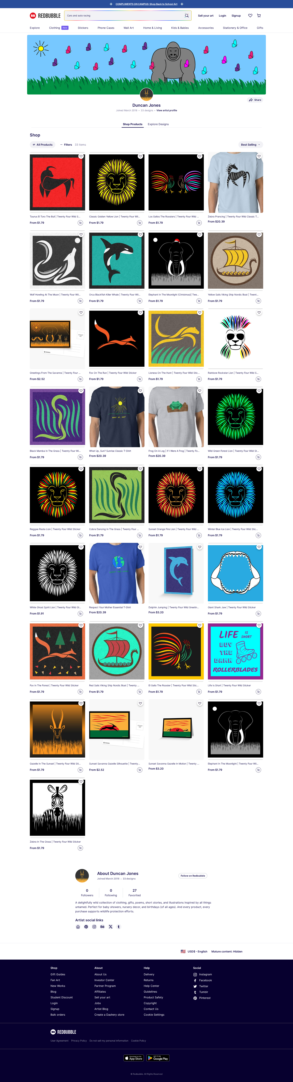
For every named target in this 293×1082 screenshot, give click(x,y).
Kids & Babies (180, 27)
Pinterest (205, 998)
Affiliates (100, 991)
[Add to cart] (80, 223)
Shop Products (132, 124)
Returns (148, 980)
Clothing (58, 27)
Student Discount (62, 997)
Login (54, 1003)
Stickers (83, 27)
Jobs (97, 1003)
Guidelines (150, 991)
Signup (55, 1009)
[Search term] (186, 15)
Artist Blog (101, 1009)
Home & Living (152, 27)
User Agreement (60, 1040)
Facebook (205, 980)
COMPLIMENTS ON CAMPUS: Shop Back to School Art (146, 4)
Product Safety (153, 997)
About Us (100, 974)
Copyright (150, 1003)
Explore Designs (158, 124)
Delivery (149, 974)
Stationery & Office (235, 27)
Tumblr (203, 992)
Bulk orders (58, 1014)
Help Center (151, 986)
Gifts (260, 27)
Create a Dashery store (109, 1014)
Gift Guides (58, 974)
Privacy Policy (79, 1040)
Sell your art (102, 997)
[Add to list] (81, 156)
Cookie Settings (154, 1014)
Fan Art (55, 980)
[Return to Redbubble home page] (45, 16)
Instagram (205, 974)
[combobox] (127, 15)
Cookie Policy (138, 1040)
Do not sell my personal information (109, 1040)
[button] (146, 4)
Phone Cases (106, 27)
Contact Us (151, 1009)
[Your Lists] (250, 16)
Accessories (206, 27)
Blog (53, 991)
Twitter (203, 986)
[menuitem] (35, 28)
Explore (35, 27)
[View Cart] (259, 16)
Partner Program (105, 986)
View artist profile (167, 110)
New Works (58, 986)
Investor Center (104, 980)
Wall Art (129, 27)
